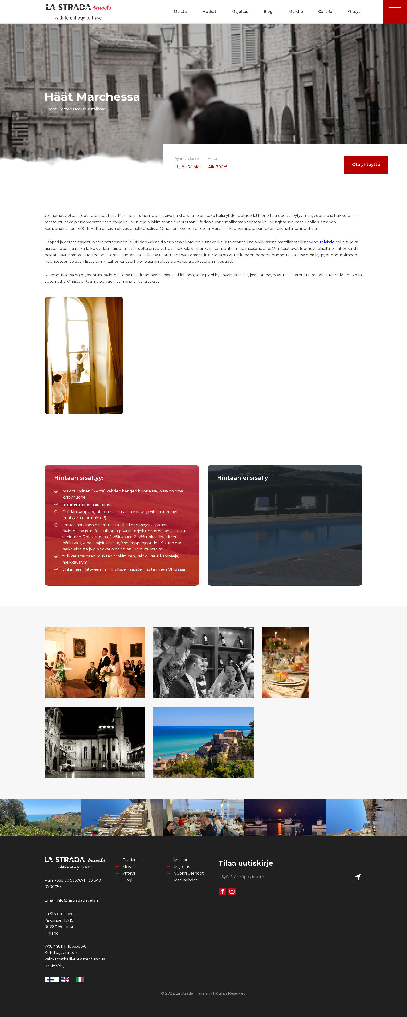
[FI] (52, 979)
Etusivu (129, 860)
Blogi (268, 11)
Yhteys (354, 11)
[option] (66, 979)
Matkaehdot (185, 880)
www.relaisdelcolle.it (328, 242)
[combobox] (52, 979)
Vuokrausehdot (189, 873)
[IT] (81, 979)
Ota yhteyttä (366, 164)
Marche (296, 11)
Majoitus (240, 11)
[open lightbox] (95, 662)
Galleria (325, 11)
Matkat (209, 11)
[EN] (66, 979)
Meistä (180, 11)
